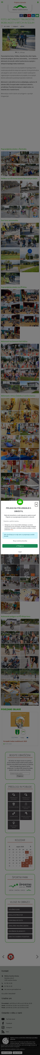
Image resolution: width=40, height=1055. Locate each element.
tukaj (11, 529)
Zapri (20, 552)
